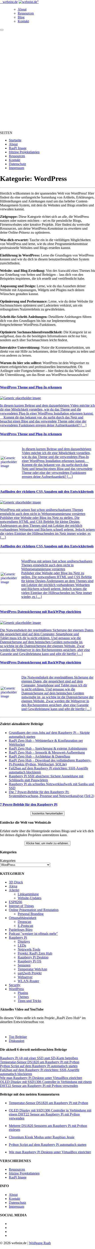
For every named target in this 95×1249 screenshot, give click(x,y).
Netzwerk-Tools (29, 949)
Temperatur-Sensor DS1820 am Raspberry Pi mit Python (39, 1062)
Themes (23, 997)
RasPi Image (18, 148)
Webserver (25, 977)
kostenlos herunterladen (47, 813)
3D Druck (16, 882)
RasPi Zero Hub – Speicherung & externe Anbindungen (48, 748)
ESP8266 (15, 902)
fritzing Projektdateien (24, 152)
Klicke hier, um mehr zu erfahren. (47, 843)
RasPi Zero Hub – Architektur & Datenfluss (39, 756)
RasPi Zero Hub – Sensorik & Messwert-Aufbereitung (47, 752)
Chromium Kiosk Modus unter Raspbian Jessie (41, 1137)
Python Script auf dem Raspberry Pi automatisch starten (39, 1066)
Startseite (15, 140)
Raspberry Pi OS (29, 961)
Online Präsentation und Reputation (34, 910)
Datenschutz (17, 164)
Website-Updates (29, 898)
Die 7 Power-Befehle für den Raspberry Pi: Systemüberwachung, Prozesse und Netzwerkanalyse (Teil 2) (51, 794)
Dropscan (24, 922)
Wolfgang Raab (40, 1243)
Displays (24, 941)
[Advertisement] (47, 80)
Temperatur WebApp (32, 969)
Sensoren (24, 965)
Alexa (13, 886)
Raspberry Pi (18, 937)
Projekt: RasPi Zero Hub (35, 953)
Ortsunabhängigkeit (22, 918)
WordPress (16, 989)
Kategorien (7, 861)
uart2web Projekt (30, 973)
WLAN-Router (28, 981)
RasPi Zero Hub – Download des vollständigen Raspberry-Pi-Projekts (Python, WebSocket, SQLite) (50, 762)
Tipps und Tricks (29, 1001)
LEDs (22, 945)
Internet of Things (21, 906)
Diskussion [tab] (16, 1041)
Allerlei (14, 890)
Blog (21, 17)
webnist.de (10, 2)
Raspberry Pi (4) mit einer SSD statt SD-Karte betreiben (39, 1058)
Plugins (23, 993)
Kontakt (23, 21)
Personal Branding (31, 914)
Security (14, 985)
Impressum (16, 168)
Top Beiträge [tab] (18, 1037)
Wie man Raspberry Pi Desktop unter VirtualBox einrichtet (41, 1078)
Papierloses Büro (20, 929)
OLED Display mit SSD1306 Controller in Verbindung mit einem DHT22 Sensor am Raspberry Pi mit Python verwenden (46, 1084)
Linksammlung (28, 894)
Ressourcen (26, 13)
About (22, 9)
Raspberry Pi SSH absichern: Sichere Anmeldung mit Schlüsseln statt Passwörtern (46, 778)
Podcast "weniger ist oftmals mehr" (33, 933)
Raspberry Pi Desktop (33, 957)
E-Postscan (25, 926)
